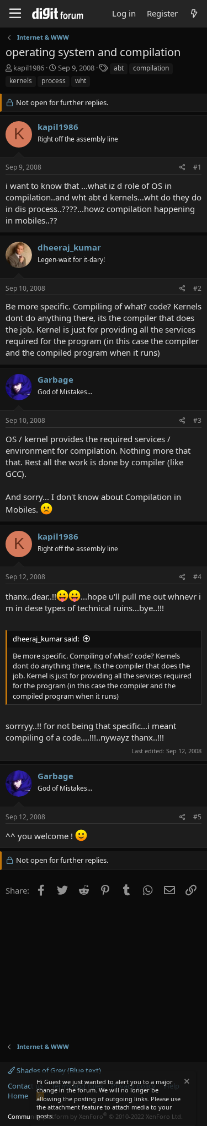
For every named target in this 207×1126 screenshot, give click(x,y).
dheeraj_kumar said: (46, 639)
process (53, 80)
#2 (197, 288)
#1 (197, 167)
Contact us (25, 1086)
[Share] (182, 167)
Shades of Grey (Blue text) (58, 1070)
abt (119, 68)
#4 (197, 576)
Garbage (55, 379)
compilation (151, 68)
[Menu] (15, 14)
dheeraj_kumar (69, 247)
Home (18, 1096)
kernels (20, 80)
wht (80, 80)
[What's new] (194, 13)
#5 (197, 817)
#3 (197, 420)
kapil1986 (28, 68)
